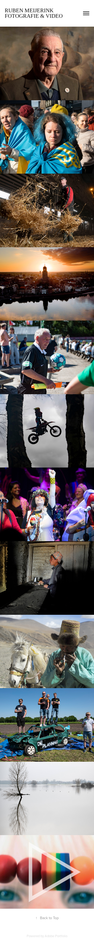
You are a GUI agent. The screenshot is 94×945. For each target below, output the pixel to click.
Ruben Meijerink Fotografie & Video (34, 13)
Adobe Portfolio (56, 936)
